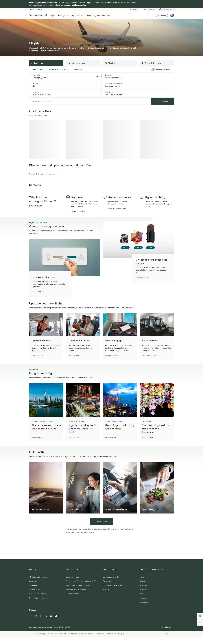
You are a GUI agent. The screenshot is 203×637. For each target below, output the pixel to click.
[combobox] (65, 85)
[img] (173, 2)
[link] (138, 239)
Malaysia (168, 627)
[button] (101, 76)
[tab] (38, 69)
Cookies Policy (117, 634)
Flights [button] (53, 16)
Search (135, 9)
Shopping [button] (70, 16)
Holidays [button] (61, 16)
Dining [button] (88, 16)
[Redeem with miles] (152, 69)
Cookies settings (72, 593)
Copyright (32, 627)
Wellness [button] (80, 16)
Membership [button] (106, 16)
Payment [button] (96, 16)
